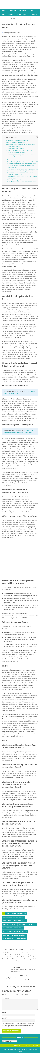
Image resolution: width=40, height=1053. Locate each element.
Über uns (36, 1045)
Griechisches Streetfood (27, 924)
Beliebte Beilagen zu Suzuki (14, 156)
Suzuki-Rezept (21, 939)
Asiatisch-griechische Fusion (16, 913)
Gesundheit (22, 10)
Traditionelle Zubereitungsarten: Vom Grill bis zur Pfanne (21, 154)
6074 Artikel (32, 950)
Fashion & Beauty (21, 14)
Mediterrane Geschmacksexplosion (15, 931)
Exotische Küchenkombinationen (14, 920)
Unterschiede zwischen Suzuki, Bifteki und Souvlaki (20, 144)
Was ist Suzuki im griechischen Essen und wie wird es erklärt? (22, 161)
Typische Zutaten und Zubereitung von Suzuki (19, 150)
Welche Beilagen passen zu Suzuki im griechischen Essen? (21, 181)
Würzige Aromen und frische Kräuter (16, 152)
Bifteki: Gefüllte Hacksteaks (14, 146)
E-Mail (4, 1018)
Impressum (17, 1045)
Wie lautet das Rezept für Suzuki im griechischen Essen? (21, 171)
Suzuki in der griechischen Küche (14, 935)
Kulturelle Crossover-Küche (13, 928)
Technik (10, 14)
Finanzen (13, 10)
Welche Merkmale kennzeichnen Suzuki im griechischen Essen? (23, 169)
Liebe (3, 14)
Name (4, 1012)
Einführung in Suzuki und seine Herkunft (17, 140)
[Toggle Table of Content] (37, 138)
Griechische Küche (9, 924)
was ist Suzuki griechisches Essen (15, 142)
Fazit (7, 158)
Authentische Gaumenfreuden (13, 917)
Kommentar (6, 998)
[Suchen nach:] (20, 18)
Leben (32, 10)
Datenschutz (26, 1045)
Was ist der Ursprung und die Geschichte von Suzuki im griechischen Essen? (21, 166)
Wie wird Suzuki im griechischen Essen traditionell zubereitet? (22, 180)
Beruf (3, 10)
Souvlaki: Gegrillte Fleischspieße (15, 148)
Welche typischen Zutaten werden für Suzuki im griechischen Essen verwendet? (22, 177)
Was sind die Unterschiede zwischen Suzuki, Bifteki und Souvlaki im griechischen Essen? (21, 173)
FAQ (7, 160)
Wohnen (34, 14)
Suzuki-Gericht (8, 939)
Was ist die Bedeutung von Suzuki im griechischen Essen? (21, 163)
